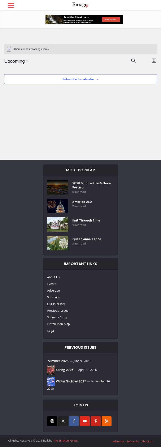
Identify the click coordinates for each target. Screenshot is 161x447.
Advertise (53, 290)
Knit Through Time (86, 220)
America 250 (82, 202)
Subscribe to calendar (78, 79)
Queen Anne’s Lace (86, 239)
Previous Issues (57, 311)
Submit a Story (57, 317)
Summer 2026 (58, 361)
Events (51, 284)
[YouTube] (85, 421)
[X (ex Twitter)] (63, 421)
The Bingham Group (65, 440)
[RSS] (107, 421)
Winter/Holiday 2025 (71, 381)
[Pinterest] (96, 421)
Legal (51, 331)
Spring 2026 (64, 370)
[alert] (80, 49)
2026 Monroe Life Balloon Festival (91, 185)
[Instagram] (52, 421)
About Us (53, 277)
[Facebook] (74, 421)
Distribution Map (58, 324)
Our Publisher (56, 304)
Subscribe (53, 297)
